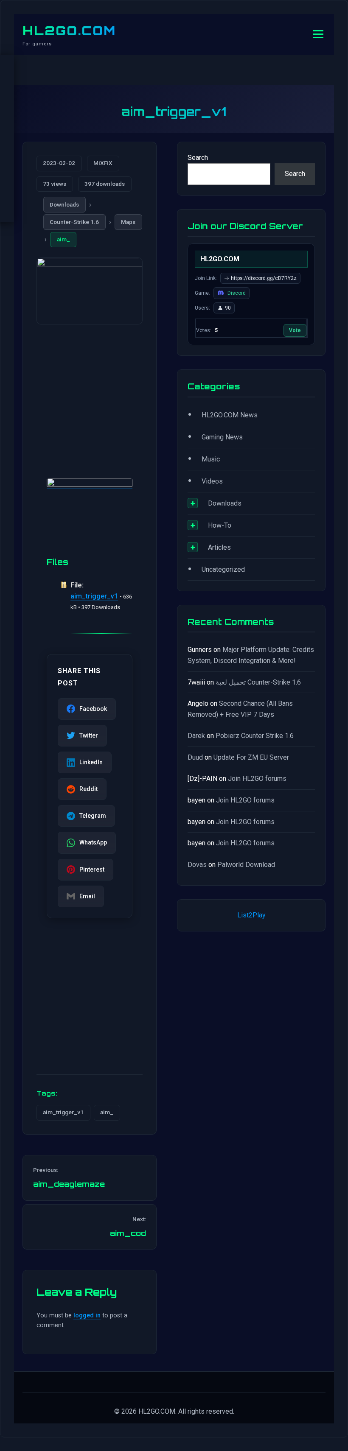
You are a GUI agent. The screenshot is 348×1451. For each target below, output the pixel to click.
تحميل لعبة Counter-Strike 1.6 (258, 682)
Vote (295, 330)
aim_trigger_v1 (94, 596)
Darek (196, 736)
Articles (219, 547)
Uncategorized (223, 569)
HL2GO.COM (69, 30)
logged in (87, 1315)
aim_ (63, 239)
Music (211, 459)
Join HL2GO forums (257, 778)
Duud (195, 757)
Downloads (64, 204)
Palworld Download (246, 865)
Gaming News (222, 437)
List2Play (251, 915)
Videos (212, 481)
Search (198, 158)
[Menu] (318, 34)
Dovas (197, 865)
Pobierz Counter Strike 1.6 (255, 736)
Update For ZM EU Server (251, 757)
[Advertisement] (89, 391)
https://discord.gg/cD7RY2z (264, 278)
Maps (128, 221)
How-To (219, 525)
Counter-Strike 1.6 (74, 221)
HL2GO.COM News (230, 415)
